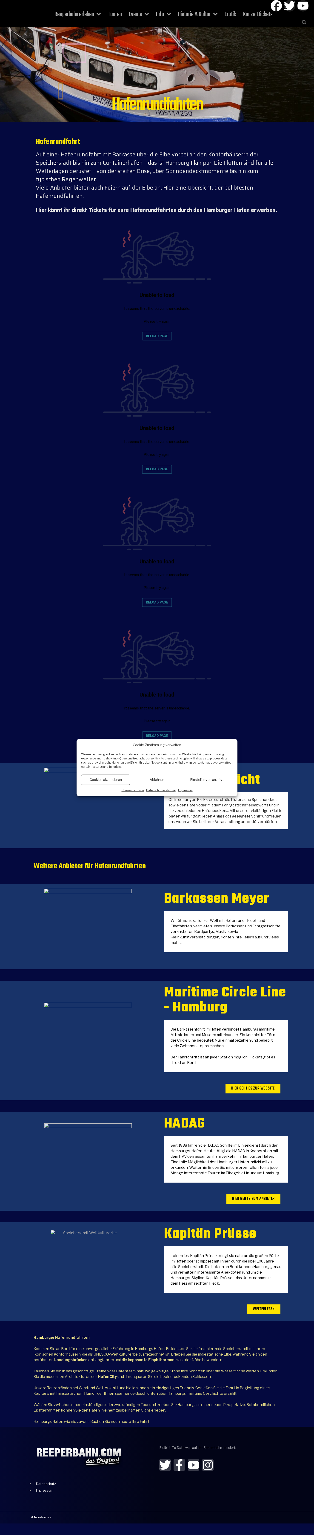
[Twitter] (289, 6)
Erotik (230, 14)
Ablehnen (157, 780)
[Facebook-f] (179, 1465)
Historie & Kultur (194, 14)
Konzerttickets (258, 14)
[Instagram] (208, 1465)
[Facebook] (276, 6)
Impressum (185, 790)
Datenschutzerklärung (161, 790)
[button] (304, 22)
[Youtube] (303, 6)
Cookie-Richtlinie (133, 790)
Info (160, 14)
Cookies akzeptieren (106, 780)
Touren (115, 14)
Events (135, 14)
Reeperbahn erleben (74, 14)
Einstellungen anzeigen (208, 780)
